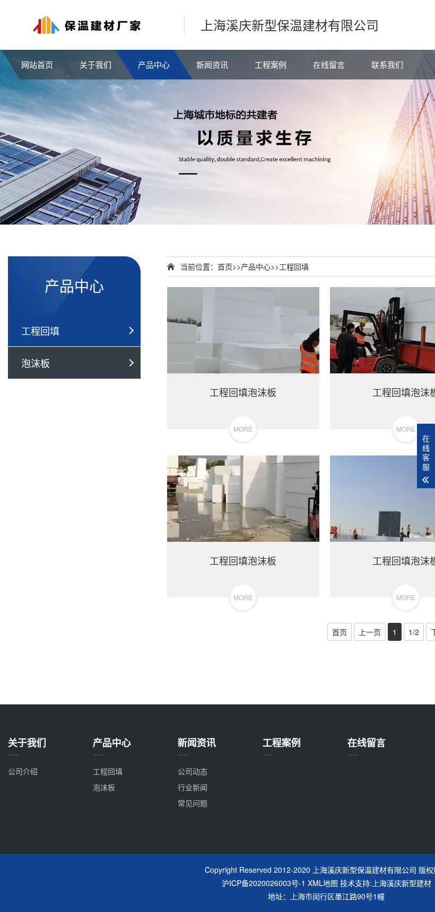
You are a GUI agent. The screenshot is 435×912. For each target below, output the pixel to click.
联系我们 (387, 64)
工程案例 (270, 64)
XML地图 (323, 883)
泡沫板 (35, 363)
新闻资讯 (212, 64)
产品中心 (154, 64)
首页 (225, 266)
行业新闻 (192, 787)
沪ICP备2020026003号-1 (264, 883)
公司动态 (192, 771)
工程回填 (40, 330)
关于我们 (95, 64)
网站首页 (37, 64)
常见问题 (192, 803)
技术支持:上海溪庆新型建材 (385, 883)
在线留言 (329, 64)
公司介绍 (23, 771)
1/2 (413, 632)
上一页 (370, 632)
